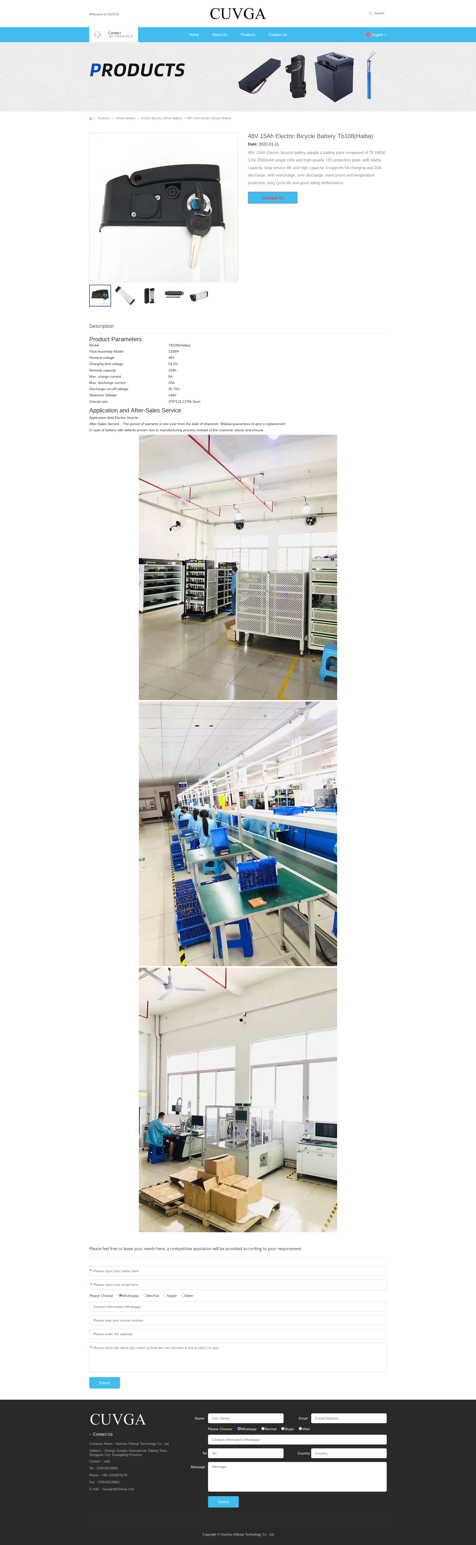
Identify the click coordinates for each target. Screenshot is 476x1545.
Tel (204, 1453)
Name (91, 1271)
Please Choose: (102, 1295)
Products (248, 34)
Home (194, 34)
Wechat (153, 1295)
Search (379, 13)
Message (91, 1347)
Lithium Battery (125, 118)
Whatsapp (130, 1295)
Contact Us (278, 34)
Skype (172, 1295)
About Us (219, 34)
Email (91, 1284)
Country (304, 1453)
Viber (189, 1295)
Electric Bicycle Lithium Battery (161, 118)
